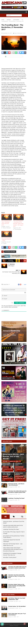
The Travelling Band (10, 251)
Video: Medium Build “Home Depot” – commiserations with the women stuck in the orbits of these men (13, 549)
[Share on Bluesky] (23, 52)
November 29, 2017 (7, 33)
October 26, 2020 (14, 601)
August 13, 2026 (13, 589)
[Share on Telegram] (21, 52)
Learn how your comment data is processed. (14, 306)
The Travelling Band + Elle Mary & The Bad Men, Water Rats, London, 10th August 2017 (18, 223)
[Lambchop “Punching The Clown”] (4, 500)
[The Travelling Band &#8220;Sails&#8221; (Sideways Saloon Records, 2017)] (6, 217)
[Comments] (22, 516)
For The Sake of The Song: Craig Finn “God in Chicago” (7, 473)
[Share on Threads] (25, 52)
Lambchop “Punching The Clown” (18, 464)
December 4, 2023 (14, 608)
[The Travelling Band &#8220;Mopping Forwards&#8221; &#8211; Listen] (6, 234)
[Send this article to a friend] (11, 52)
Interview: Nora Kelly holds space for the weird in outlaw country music (8, 463)
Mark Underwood (18, 33)
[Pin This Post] (9, 52)
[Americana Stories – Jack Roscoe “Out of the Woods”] (4, 485)
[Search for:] (14, 15)
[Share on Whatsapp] (16, 52)
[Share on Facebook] (2, 52)
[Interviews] (4, 568)
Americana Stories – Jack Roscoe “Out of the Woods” (13, 456)
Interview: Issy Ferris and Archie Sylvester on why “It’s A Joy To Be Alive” (16, 576)
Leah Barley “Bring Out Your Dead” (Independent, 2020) (16, 598)
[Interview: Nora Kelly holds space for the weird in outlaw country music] (4, 492)
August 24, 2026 (14, 461)
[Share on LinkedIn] (7, 52)
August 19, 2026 (13, 579)
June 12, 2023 (13, 616)
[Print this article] (14, 52)
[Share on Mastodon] (18, 52)
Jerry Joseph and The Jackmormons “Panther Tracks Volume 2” (20, 472)
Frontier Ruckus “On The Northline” (17, 606)
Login (24, 284)
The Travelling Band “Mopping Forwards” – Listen (6, 239)
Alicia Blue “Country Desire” (9, 557)
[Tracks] (4, 608)
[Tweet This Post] (5, 52)
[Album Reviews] (4, 599)
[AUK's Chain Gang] (4, 615)
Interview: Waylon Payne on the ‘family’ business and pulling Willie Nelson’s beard (16, 586)
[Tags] (14, 516)
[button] (26, 12)
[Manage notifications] (24, 624)
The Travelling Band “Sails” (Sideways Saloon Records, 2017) (6, 223)
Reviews (9, 19)
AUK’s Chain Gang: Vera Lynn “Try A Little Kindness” (17, 614)
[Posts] (5, 516)
